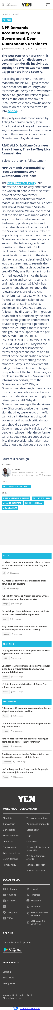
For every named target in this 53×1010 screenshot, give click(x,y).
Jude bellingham (33, 503)
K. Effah (31, 49)
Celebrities (7, 762)
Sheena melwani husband (16, 498)
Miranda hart (10, 508)
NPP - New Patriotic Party (16, 487)
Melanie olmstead (12, 503)
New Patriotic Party (21, 183)
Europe (5, 604)
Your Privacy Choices (30, 1008)
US (4, 573)
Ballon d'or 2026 (41, 498)
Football (6, 634)
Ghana (12, 111)
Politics (15, 13)
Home (5, 13)
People (5, 716)
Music (5, 619)
